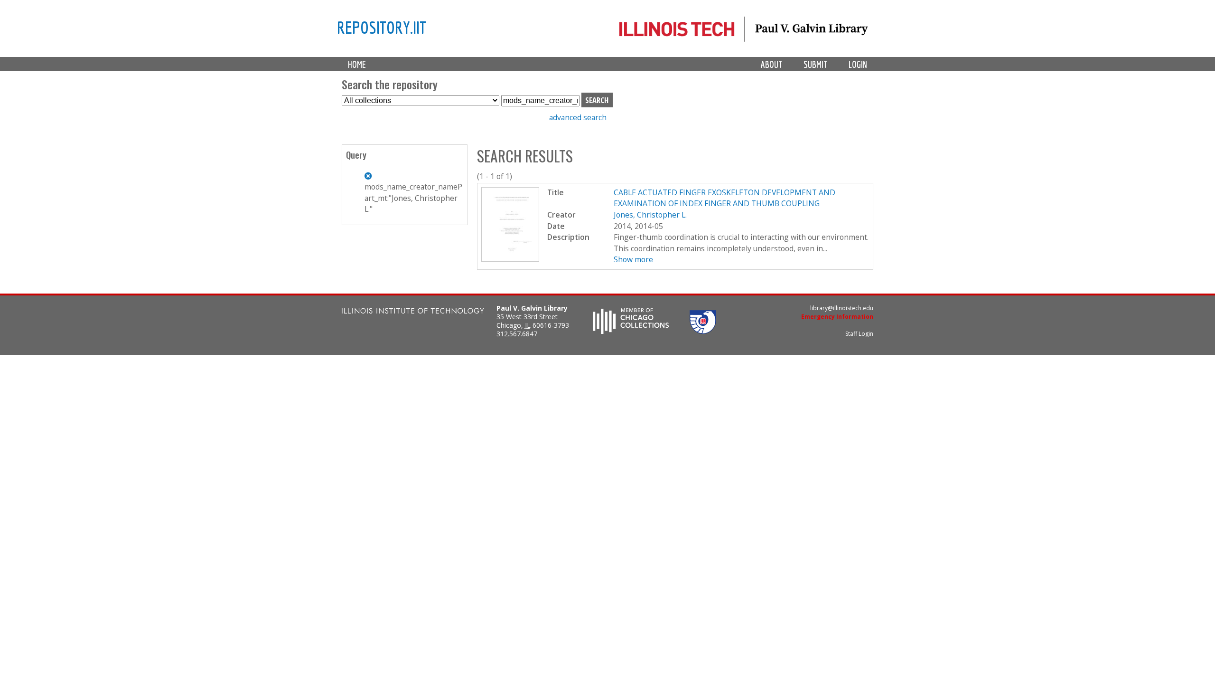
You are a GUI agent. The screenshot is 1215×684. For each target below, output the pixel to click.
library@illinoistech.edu (841, 308)
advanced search (578, 117)
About (771, 64)
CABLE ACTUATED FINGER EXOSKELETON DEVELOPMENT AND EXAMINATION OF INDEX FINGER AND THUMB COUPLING (724, 198)
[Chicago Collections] (631, 331)
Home (357, 64)
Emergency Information (837, 317)
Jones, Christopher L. (650, 214)
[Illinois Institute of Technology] (413, 312)
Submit (815, 64)
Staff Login (859, 334)
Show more (633, 259)
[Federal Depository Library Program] (703, 331)
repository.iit (381, 27)
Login (858, 64)
